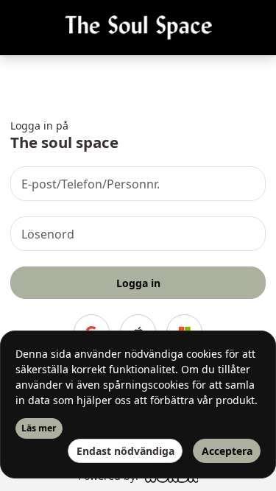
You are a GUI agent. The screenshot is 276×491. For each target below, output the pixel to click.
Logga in (138, 283)
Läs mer (39, 428)
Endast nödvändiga (125, 451)
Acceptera (227, 451)
